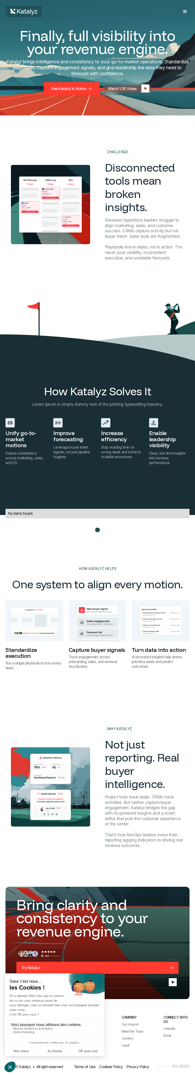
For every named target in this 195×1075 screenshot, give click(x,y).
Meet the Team (132, 1031)
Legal (125, 1045)
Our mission (130, 1024)
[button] (185, 11)
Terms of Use (85, 1067)
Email (167, 1035)
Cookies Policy (111, 1067)
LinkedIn (170, 1028)
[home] (24, 11)
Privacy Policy (138, 1067)
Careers (127, 1038)
